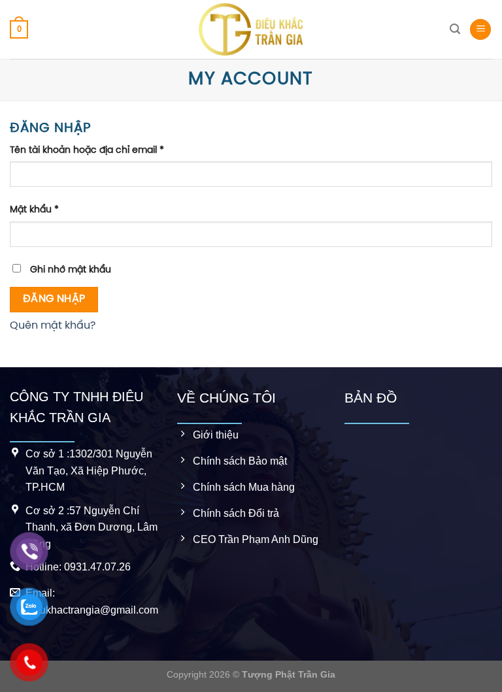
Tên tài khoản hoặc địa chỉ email (87, 150)
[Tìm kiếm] (455, 29)
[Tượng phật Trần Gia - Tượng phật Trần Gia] (251, 29)
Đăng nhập (54, 299)
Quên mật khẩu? (52, 325)
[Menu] (480, 30)
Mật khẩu (34, 210)
